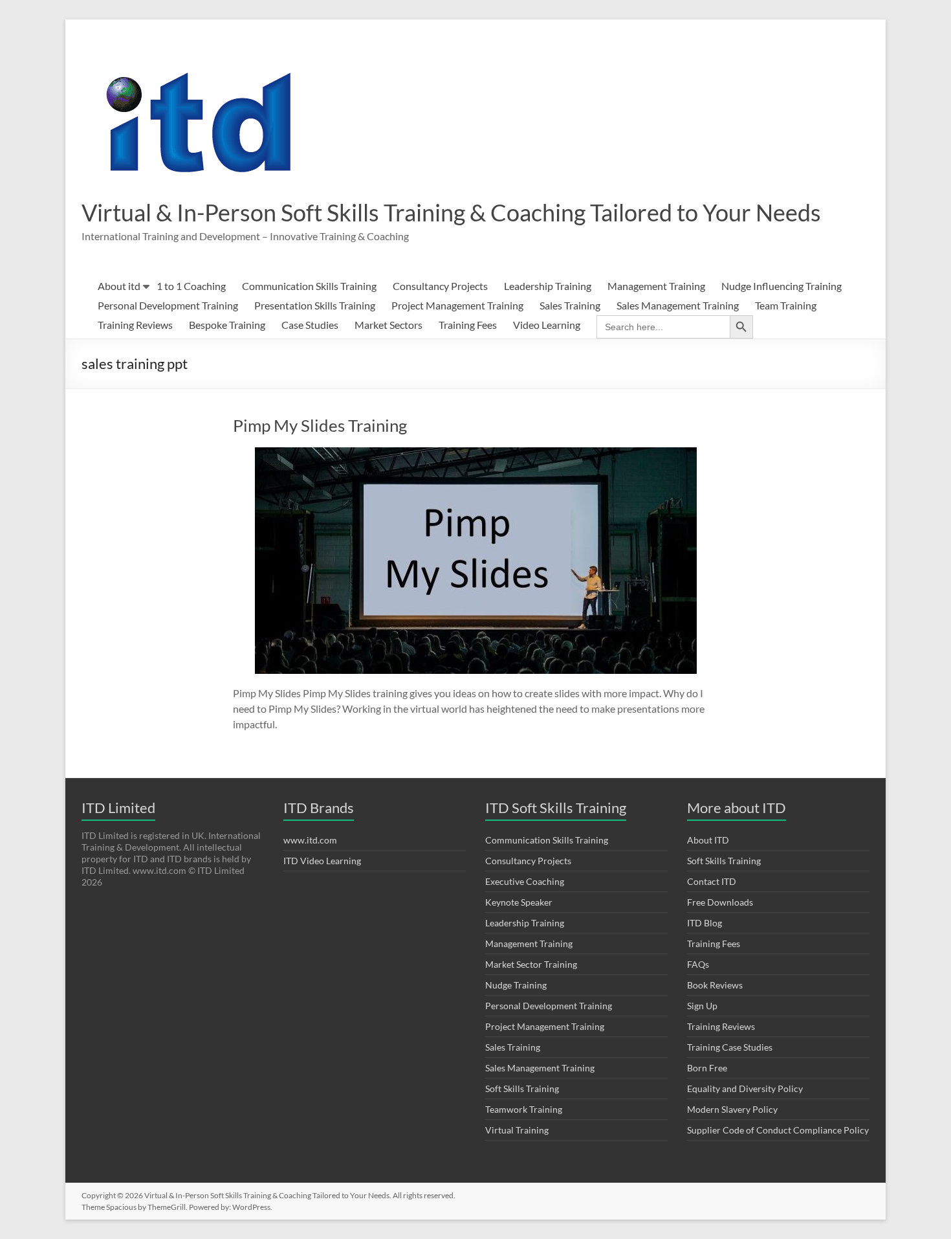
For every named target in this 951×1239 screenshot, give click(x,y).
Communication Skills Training (309, 286)
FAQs (698, 964)
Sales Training (570, 305)
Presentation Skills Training (314, 305)
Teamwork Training (523, 1109)
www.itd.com (310, 839)
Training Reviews (135, 324)
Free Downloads (720, 902)
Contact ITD (711, 881)
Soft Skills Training (522, 1088)
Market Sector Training (531, 964)
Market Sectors (388, 324)
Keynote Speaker (518, 902)
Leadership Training (547, 286)
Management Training (656, 286)
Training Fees (468, 324)
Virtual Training (517, 1129)
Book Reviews (715, 984)
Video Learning (546, 324)
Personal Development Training (168, 305)
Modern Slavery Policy (732, 1109)
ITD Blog (704, 922)
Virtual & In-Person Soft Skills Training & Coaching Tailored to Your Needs (451, 212)
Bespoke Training (227, 324)
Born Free (707, 1067)
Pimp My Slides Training (320, 425)
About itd (119, 286)
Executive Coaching (524, 881)
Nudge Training (516, 984)
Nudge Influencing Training (781, 286)
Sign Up (702, 1005)
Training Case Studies (729, 1047)
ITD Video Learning (322, 860)
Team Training (785, 305)
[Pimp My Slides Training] (476, 453)
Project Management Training (457, 305)
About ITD (708, 839)
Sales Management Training (678, 305)
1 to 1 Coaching (191, 286)
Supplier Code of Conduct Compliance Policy (778, 1129)
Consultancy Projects (440, 286)
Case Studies (309, 324)
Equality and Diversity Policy (745, 1088)
